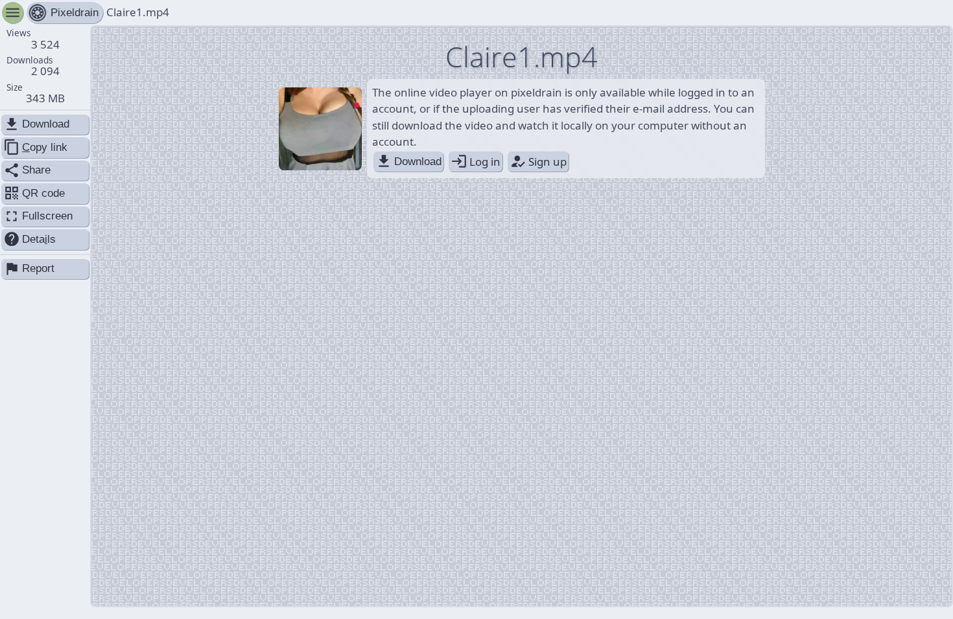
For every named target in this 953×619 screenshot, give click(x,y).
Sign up (538, 161)
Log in (475, 161)
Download (408, 161)
